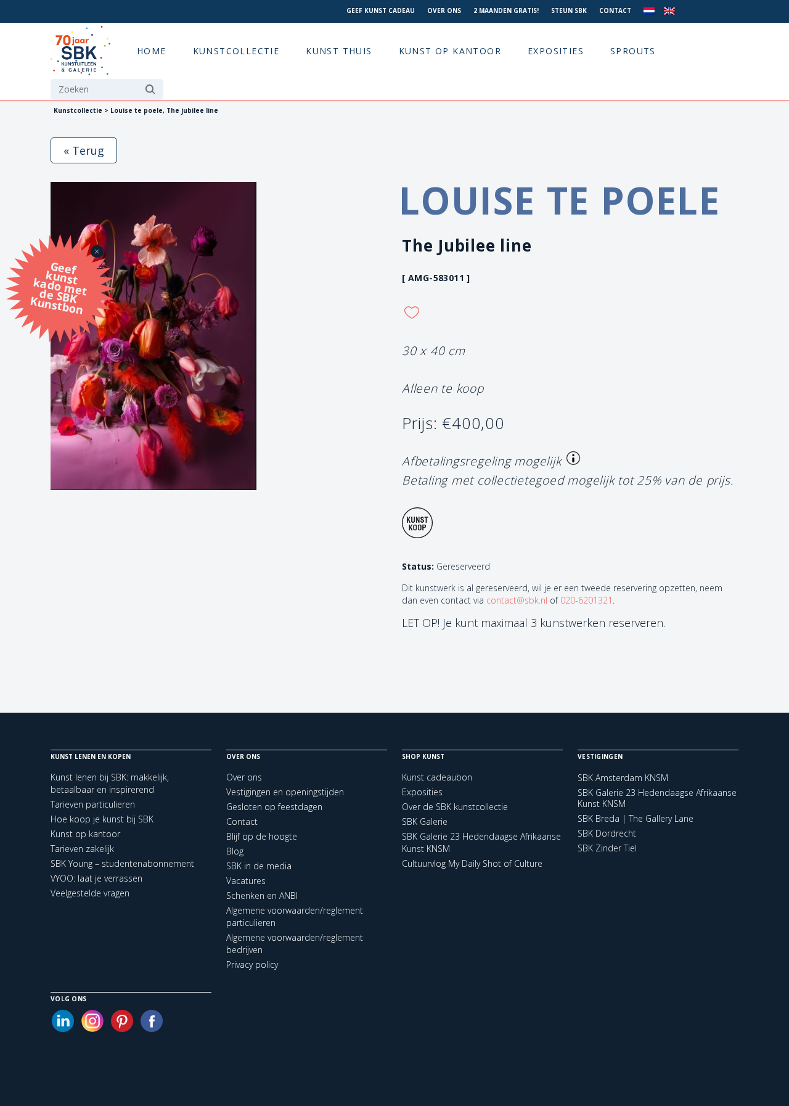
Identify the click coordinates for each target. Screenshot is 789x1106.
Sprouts (633, 51)
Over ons (444, 10)
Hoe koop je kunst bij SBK (102, 819)
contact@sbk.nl (516, 600)
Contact (615, 10)
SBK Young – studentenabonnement (122, 863)
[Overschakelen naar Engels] (669, 11)
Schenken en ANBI (262, 895)
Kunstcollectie (236, 51)
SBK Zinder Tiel (607, 848)
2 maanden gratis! (506, 10)
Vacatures (246, 881)
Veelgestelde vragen (90, 893)
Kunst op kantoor (450, 51)
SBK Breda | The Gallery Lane (635, 818)
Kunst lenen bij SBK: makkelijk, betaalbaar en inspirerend (110, 783)
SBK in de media (259, 866)
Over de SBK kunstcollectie (455, 807)
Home (151, 51)
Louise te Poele (560, 200)
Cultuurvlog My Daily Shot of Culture (472, 863)
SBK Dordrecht (607, 833)
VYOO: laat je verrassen (96, 878)
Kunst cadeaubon (437, 777)
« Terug (83, 150)
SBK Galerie (425, 821)
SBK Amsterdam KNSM (623, 778)
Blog (234, 851)
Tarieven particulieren (93, 804)
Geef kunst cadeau (380, 10)
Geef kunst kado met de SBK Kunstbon (58, 286)
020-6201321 (586, 600)
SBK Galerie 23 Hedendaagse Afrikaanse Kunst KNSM (657, 798)
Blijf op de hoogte (261, 836)
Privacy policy (252, 964)
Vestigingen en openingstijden (285, 792)
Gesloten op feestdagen (274, 807)
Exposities (556, 51)
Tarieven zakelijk (82, 848)
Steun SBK (569, 10)
